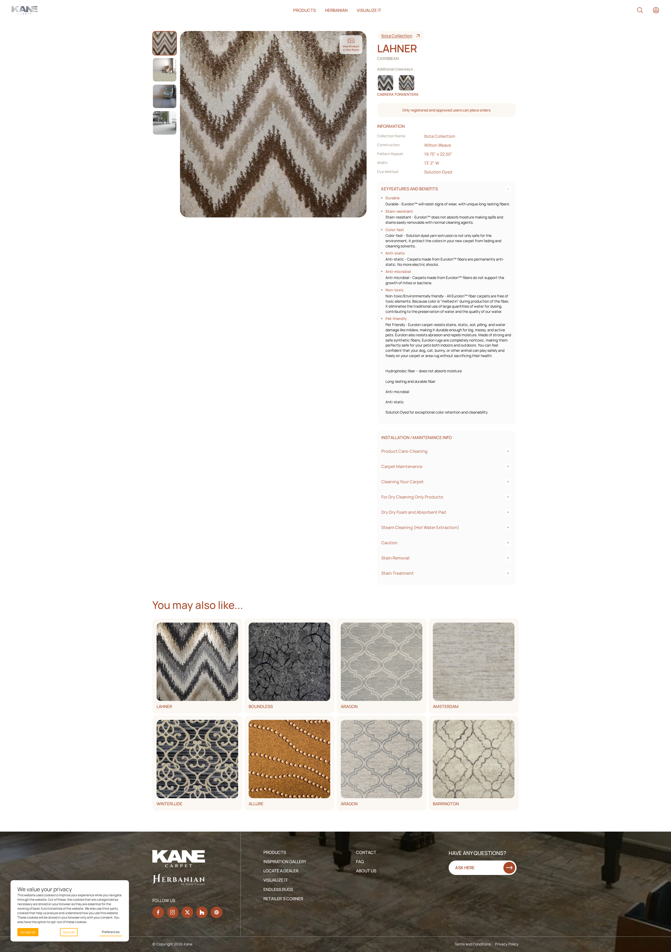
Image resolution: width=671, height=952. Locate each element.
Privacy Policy (507, 943)
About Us (366, 871)
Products (304, 10)
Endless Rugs (278, 889)
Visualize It (275, 880)
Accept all (28, 932)
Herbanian (336, 10)
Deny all (68, 932)
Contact (366, 852)
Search (640, 10)
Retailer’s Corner (283, 899)
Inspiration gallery (284, 861)
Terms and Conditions (472, 943)
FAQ (360, 861)
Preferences (110, 932)
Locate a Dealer (280, 871)
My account (656, 10)
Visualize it (369, 10)
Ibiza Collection (396, 36)
